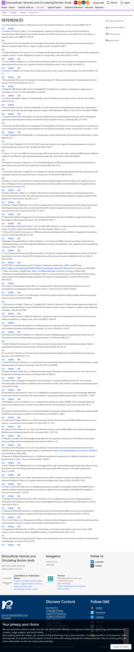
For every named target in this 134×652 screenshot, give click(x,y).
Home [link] (4, 12)
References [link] (34, 12)
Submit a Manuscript (115, 21)
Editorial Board (113, 40)
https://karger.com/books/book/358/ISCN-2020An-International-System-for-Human (36, 268)
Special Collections (74, 7)
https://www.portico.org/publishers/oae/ (71, 587)
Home (4, 7)
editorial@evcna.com (12, 568)
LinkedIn (99, 561)
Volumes (89, 7)
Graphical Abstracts (56, 616)
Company (6, 618)
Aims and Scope (114, 34)
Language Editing (54, 610)
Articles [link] (13, 12)
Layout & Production (56, 613)
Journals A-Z (52, 607)
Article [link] (23, 12)
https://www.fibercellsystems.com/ (46, 271)
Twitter (98, 565)
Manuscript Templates (116, 27)
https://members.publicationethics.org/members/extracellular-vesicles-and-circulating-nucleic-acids (28, 585)
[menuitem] (4, 7)
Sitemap (50, 564)
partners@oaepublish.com (15, 615)
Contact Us (51, 561)
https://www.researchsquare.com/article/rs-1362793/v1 (75, 451)
